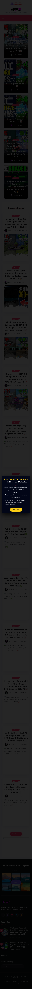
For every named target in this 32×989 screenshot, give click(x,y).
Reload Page (16, 510)
